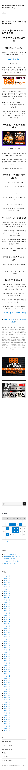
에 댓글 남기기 (14, 349)
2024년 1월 (7, 643)
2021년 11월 (7, 700)
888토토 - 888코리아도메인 (17, 337)
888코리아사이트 (16, 345)
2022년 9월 (7, 678)
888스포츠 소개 (6, 741)
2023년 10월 (7, 650)
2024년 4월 (7, 637)
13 (17, 528)
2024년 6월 (7, 632)
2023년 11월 (7, 647)
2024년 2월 (7, 641)
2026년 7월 (7, 578)
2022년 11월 (7, 674)
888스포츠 (13, 342)
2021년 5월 (7, 713)
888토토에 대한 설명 (9, 559)
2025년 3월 (7, 613)
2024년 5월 (7, 634)
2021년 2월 (7, 719)
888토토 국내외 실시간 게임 (11, 561)
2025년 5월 (7, 608)
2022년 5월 (7, 687)
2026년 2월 (7, 589)
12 (14, 528)
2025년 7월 (7, 604)
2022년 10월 (7, 676)
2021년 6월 (7, 710)
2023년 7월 (7, 656)
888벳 (15, 340)
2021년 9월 (7, 704)
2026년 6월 (7, 580)
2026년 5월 (7, 582)
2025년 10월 (7, 597)
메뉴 (4, 12)
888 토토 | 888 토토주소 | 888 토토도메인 (13, 6)
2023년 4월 (7, 663)
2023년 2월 (7, 667)
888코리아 (7, 331)
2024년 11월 (7, 621)
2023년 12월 (7, 645)
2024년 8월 (7, 628)
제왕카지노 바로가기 (9, 319)
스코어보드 (5, 756)
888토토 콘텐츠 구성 (9, 563)
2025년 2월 (7, 615)
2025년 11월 (7, 595)
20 (17, 531)
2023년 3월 (7, 665)
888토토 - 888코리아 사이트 (12, 336)
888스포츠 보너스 (7, 749)
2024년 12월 (7, 619)
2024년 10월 (7, 624)
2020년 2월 (7, 730)
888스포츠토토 (12, 344)
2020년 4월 (7, 726)
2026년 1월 (7, 591)
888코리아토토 (19, 331)
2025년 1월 (7, 617)
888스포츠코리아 (16, 329)
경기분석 (4, 753)
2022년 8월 (7, 680)
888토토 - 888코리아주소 (8, 339)
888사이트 (16, 327)
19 (14, 531)
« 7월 (7, 541)
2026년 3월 (7, 587)
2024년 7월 (7, 630)
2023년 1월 (7, 669)
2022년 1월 (7, 695)
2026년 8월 (7, 576)
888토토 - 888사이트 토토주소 (12, 334)
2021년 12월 (7, 697)
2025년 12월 (7, 593)
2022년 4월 (7, 689)
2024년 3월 (7, 639)
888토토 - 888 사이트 (10, 332)
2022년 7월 (7, 682)
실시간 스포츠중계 (7, 760)
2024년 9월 (7, 626)
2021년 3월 (7, 717)
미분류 (15, 339)
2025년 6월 (7, 606)
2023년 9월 (7, 652)
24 (7, 535)
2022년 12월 (7, 671)
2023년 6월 (7, 658)
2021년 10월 (7, 702)
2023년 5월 (7, 660)
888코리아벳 (13, 331)
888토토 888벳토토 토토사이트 (12, 556)
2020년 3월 (7, 728)
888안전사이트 (19, 344)
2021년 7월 (7, 708)
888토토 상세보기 (8, 313)
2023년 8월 (7, 654)
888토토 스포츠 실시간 (10, 554)
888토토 (14, 347)
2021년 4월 (7, 715)
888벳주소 (20, 340)
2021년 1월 (7, 721)
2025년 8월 (7, 602)
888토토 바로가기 (21, 313)
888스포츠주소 (8, 329)
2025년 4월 (7, 611)
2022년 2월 (7, 693)
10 (7, 528)
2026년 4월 (7, 584)
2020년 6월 (7, 724)
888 (12, 327)
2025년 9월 (7, 600)
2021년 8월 (7, 706)
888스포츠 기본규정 (8, 745)
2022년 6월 (7, 684)
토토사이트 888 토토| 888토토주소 (13, 31)
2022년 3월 (7, 691)
